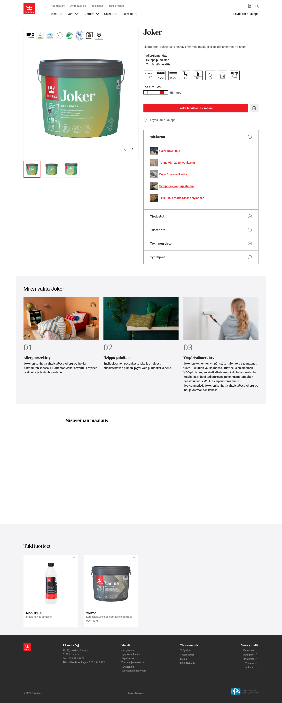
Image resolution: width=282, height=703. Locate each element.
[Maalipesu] (52, 591)
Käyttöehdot (128, 658)
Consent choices (136, 693)
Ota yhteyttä (127, 650)
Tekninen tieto (161, 243)
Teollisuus (97, 5)
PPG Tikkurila (187, 663)
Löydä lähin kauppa (245, 14)
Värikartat (157, 137)
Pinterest (249, 658)
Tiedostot (157, 216)
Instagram (248, 654)
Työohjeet (157, 257)
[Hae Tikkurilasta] (256, 6)
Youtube (249, 663)
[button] (250, 6)
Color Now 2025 (169, 151)
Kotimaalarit (58, 5)
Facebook (248, 650)
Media (183, 658)
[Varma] (112, 591)
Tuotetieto (157, 230)
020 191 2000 (77, 658)
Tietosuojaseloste (131, 662)
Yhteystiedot (187, 654)
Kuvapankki (127, 666)
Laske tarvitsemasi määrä (196, 108)
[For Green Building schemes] (89, 35)
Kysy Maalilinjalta (131, 654)
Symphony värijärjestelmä (176, 186)
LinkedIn (249, 667)
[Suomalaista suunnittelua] (79, 36)
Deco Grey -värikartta (173, 174)
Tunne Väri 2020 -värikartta (177, 162)
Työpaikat (185, 650)
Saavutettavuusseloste (133, 670)
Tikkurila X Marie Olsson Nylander (181, 198)
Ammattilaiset (78, 5)
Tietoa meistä (117, 5)
